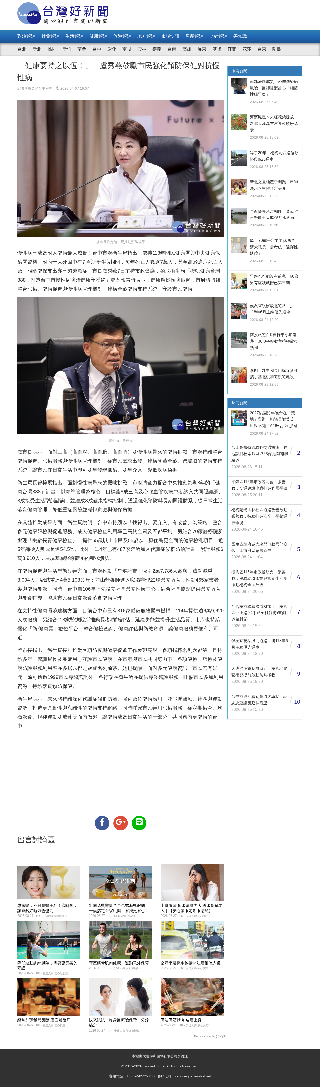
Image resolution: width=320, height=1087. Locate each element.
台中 (97, 49)
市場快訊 (171, 36)
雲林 (142, 49)
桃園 (52, 49)
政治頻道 (27, 36)
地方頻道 (147, 36)
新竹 (67, 49)
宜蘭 (232, 49)
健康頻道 (99, 36)
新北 (37, 49)
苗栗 (82, 49)
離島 (277, 49)
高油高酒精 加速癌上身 (181, 1020)
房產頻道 (195, 36)
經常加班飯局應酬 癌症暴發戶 (44, 1020)
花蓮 (247, 49)
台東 (262, 49)
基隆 (217, 49)
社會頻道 (51, 36)
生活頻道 (75, 36)
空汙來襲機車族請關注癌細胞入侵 (191, 963)
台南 (172, 49)
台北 (22, 49)
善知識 (240, 36)
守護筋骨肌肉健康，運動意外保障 (119, 963)
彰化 (112, 49)
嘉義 (157, 49)
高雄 (187, 49)
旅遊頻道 (123, 36)
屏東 (202, 49)
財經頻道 (219, 36)
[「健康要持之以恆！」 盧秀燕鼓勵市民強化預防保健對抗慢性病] (102, 823)
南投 (127, 49)
